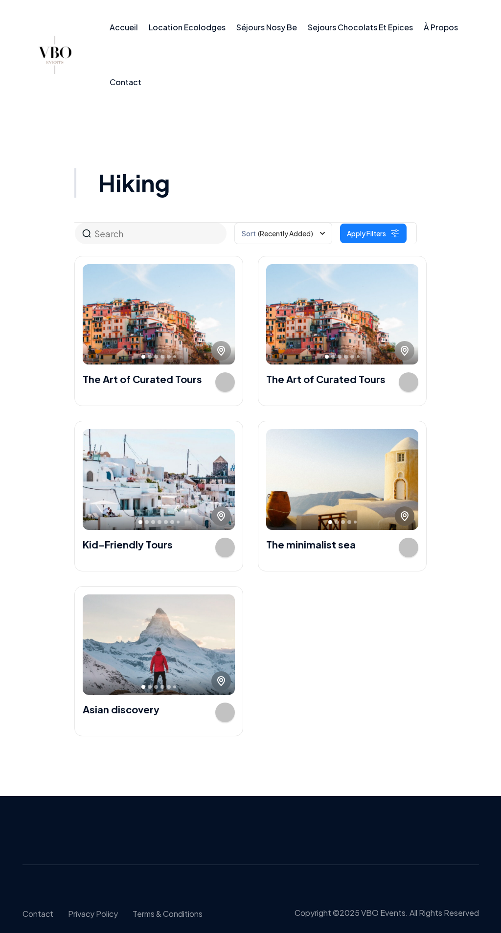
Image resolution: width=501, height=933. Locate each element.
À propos (441, 27)
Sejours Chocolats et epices (360, 27)
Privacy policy (93, 914)
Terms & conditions (168, 914)
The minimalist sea (311, 544)
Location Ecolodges (187, 27)
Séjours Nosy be (266, 27)
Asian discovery (121, 709)
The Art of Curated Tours (142, 379)
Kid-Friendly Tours (128, 544)
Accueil (124, 27)
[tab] (143, 357)
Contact (125, 82)
